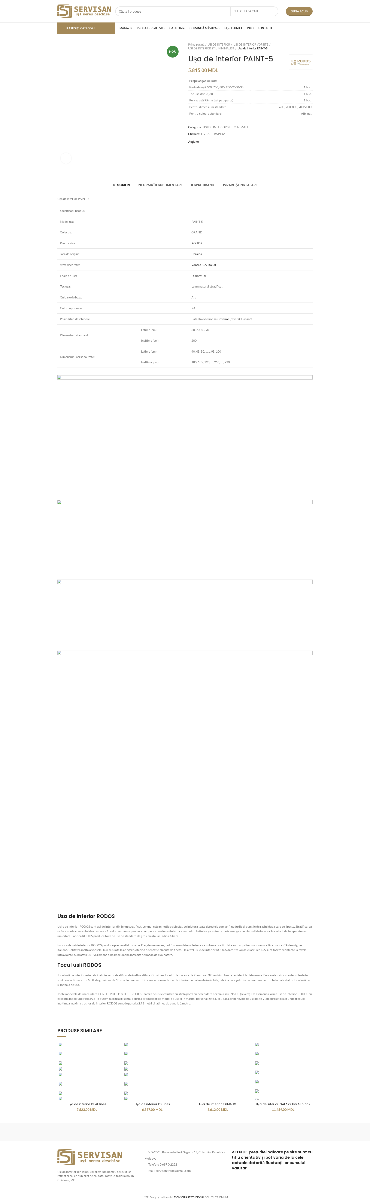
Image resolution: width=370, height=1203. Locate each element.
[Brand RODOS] (75, 1131)
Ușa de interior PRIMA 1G (217, 1104)
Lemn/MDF (199, 275)
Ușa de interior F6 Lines (152, 1104)
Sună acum (299, 11)
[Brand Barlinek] (148, 1131)
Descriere (122, 184)
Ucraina (196, 254)
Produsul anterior (302, 46)
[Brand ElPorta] (112, 1131)
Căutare (272, 11)
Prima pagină (196, 44)
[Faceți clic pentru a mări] (66, 158)
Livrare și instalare (239, 184)
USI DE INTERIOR (219, 44)
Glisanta (246, 319)
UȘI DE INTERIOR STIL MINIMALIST (211, 48)
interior (224, 319)
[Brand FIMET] (185, 1131)
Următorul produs (310, 46)
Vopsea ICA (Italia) (203, 265)
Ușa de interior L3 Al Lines (86, 1104)
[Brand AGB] (294, 1131)
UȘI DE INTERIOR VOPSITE (250, 44)
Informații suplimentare (160, 184)
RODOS (196, 243)
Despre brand (201, 184)
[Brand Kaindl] (258, 1131)
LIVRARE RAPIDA (213, 134)
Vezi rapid (113, 1048)
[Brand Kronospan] (221, 1131)
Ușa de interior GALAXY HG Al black (283, 1104)
